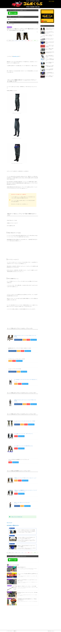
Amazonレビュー (17, 424)
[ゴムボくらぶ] (32, 7)
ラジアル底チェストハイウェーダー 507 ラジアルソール (23, 433)
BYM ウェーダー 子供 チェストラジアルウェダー (22, 502)
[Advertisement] (22, 49)
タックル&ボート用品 (12, 608)
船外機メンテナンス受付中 (12, 19)
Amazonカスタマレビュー (18, 339)
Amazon (24, 339)
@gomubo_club (16, 56)
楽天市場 (28, 339)
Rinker (16, 337)
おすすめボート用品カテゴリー (13, 525)
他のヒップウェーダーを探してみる (17, 516)
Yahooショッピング (33, 339)
